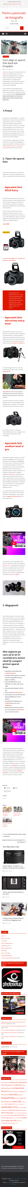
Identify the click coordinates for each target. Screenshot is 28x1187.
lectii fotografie (10, 1104)
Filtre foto (5, 1095)
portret (15, 1113)
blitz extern (21, 709)
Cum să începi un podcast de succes (10, 1036)
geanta (17, 1098)
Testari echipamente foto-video (9, 958)
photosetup (22, 1110)
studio (19, 1118)
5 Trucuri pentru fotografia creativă (10, 1030)
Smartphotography (6, 955)
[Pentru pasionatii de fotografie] (3, 34)
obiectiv (6, 1110)
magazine (22, 1104)
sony (14, 1117)
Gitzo (4, 1101)
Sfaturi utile (5, 56)
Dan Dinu (8, 1088)
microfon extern (17, 692)
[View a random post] (25, 34)
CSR (2, 936)
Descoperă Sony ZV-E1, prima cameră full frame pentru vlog (14, 4)
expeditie (22, 1091)
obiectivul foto (6, 565)
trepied (7, 703)
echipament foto (14, 1091)
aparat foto (5, 74)
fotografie (7, 1098)
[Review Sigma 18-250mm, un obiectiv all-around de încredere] (14, 851)
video (19, 1120)
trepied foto (10, 1120)
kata (17, 1101)
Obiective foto (4, 945)
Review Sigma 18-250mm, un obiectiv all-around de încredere (13, 867)
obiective (13, 1110)
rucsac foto (17, 1115)
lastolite (23, 1101)
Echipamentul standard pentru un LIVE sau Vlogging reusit (13, 919)
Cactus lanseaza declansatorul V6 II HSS (13, 893)
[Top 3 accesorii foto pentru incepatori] (7, 809)
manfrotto (9, 1107)
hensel (10, 1101)
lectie (3, 1104)
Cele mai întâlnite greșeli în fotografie (7, 825)
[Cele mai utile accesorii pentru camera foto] (17, 809)
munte (20, 1107)
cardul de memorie (10, 673)
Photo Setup (7, 1113)
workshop (5, 1123)
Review (3, 950)
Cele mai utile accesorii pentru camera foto (17, 814)
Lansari (3, 941)
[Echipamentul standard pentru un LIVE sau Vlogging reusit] (14, 903)
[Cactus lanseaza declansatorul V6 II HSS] (14, 877)
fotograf (20, 1094)
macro (17, 1104)
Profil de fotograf (5, 948)
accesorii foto (5, 1082)
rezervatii (3, 1115)
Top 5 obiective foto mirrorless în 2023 (10, 1032)
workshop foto (13, 1123)
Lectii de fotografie (5, 943)
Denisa (11, 69)
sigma (9, 1118)
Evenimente (4, 938)
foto (13, 1094)
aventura (11, 1085)
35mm (11, 574)
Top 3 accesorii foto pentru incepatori (6, 814)
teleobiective (11, 474)
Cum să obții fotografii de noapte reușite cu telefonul (14, 835)
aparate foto (16, 1082)
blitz (18, 1085)
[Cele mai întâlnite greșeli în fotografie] (7, 820)
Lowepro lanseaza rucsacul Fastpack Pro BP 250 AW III (13, 841)
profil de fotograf (22, 1113)
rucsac (10, 1115)
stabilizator (8, 705)
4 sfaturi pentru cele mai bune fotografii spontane (13, 1026)
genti (23, 1098)
